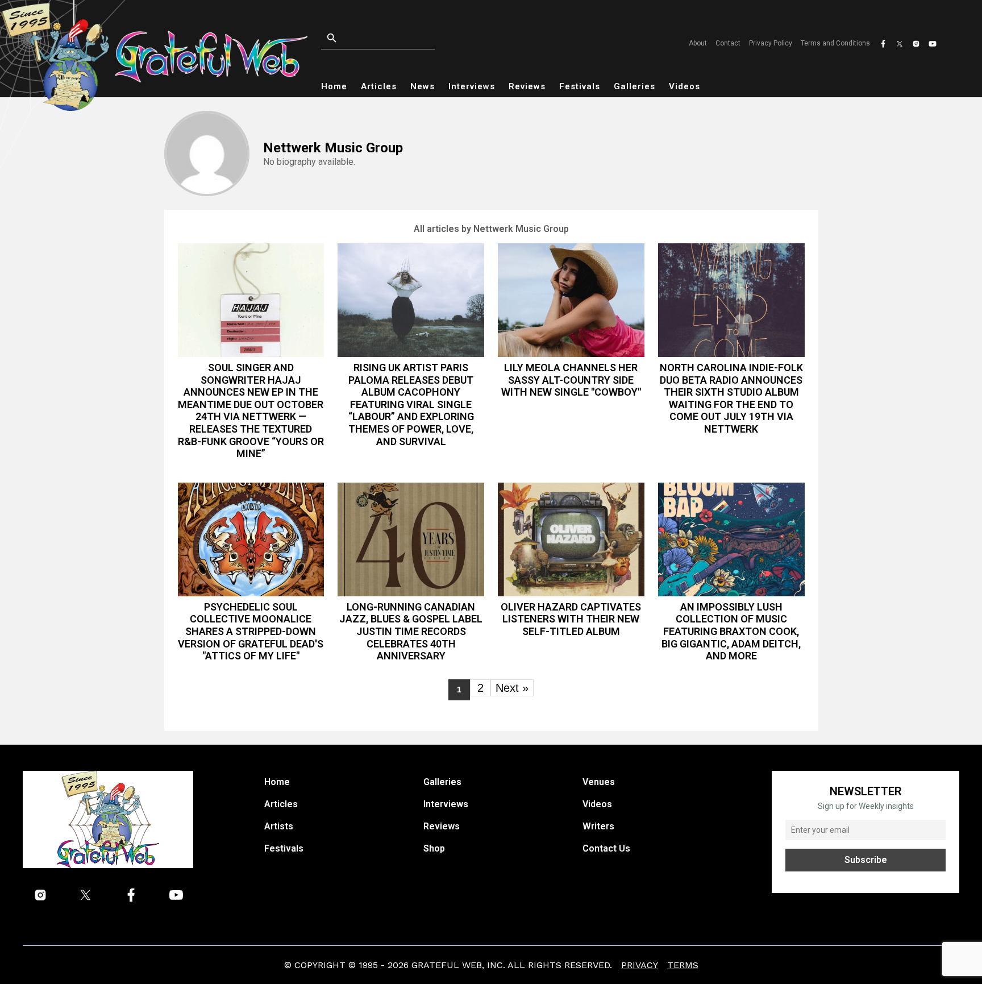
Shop (434, 848)
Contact (727, 43)
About (698, 43)
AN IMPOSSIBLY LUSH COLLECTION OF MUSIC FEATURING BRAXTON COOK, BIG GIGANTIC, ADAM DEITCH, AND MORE (731, 631)
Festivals (579, 86)
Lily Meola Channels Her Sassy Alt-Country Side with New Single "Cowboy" (571, 380)
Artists (278, 826)
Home (334, 86)
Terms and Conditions (835, 43)
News (422, 86)
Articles (379, 86)
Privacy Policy (770, 43)
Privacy (639, 965)
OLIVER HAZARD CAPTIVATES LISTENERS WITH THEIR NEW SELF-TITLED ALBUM (571, 619)
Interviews (471, 86)
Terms (682, 965)
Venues (598, 782)
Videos (684, 86)
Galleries (634, 86)
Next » (512, 688)
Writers (598, 826)
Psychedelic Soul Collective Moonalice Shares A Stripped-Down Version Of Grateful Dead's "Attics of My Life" (250, 631)
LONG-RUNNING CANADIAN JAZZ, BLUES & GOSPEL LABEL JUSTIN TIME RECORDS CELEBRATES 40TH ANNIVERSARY (410, 631)
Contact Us (606, 848)
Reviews (527, 86)
